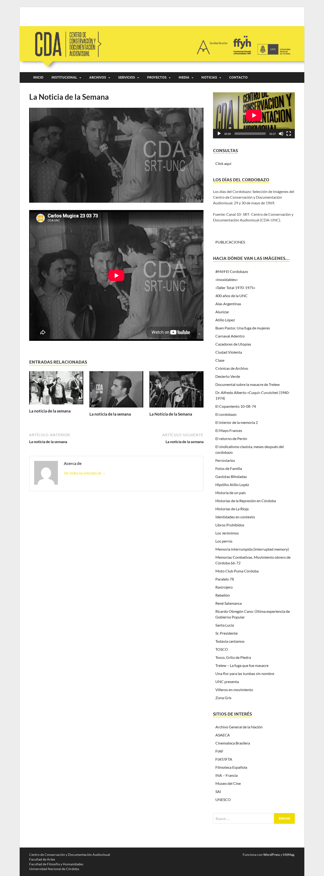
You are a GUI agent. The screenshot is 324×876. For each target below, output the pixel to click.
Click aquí (223, 163)
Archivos (97, 77)
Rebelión (222, 595)
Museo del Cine (228, 783)
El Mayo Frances (228, 430)
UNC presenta (227, 681)
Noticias (209, 77)
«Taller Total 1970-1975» (235, 287)
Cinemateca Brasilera (232, 743)
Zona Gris (223, 697)
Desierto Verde (227, 376)
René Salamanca (228, 603)
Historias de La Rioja (232, 508)
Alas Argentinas (228, 303)
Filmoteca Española (231, 767)
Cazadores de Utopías (233, 344)
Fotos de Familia (228, 468)
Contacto (238, 77)
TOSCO (221, 649)
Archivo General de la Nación (239, 727)
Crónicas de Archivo (231, 368)
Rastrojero (224, 587)
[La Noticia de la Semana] (176, 391)
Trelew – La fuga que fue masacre (241, 665)
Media (184, 77)
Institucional (64, 77)
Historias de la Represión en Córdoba (245, 500)
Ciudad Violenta (228, 352)
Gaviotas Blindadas (231, 476)
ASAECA (222, 735)
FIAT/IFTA (223, 759)
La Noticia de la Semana (170, 414)
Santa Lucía (224, 625)
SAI (218, 791)
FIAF (219, 751)
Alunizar (222, 311)
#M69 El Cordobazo (231, 271)
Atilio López (225, 320)
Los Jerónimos (227, 533)
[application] (254, 115)
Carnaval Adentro (230, 336)
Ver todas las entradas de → (85, 473)
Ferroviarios (225, 460)
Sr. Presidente (226, 633)
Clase (219, 360)
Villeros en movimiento (234, 689)
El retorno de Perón (231, 438)
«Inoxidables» (226, 279)
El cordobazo (225, 414)
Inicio (38, 77)
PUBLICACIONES (230, 242)
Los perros (223, 541)
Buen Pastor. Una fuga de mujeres (242, 328)
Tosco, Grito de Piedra (233, 657)
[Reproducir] (219, 133)
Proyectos (157, 77)
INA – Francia (226, 775)
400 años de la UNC (231, 295)
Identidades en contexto (235, 517)
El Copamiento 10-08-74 (235, 406)
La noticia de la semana (50, 410)
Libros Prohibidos (229, 525)
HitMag (288, 855)
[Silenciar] (281, 133)
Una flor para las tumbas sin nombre (244, 673)
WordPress (271, 855)
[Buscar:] (254, 818)
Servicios (126, 77)
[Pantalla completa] (288, 133)
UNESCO (223, 799)
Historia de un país (230, 492)
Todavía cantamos (230, 641)
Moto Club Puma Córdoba (237, 571)
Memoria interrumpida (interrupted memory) (252, 549)
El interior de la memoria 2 (236, 422)
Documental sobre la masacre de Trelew (247, 384)
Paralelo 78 (224, 579)
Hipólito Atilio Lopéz (232, 484)
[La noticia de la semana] (56, 389)
